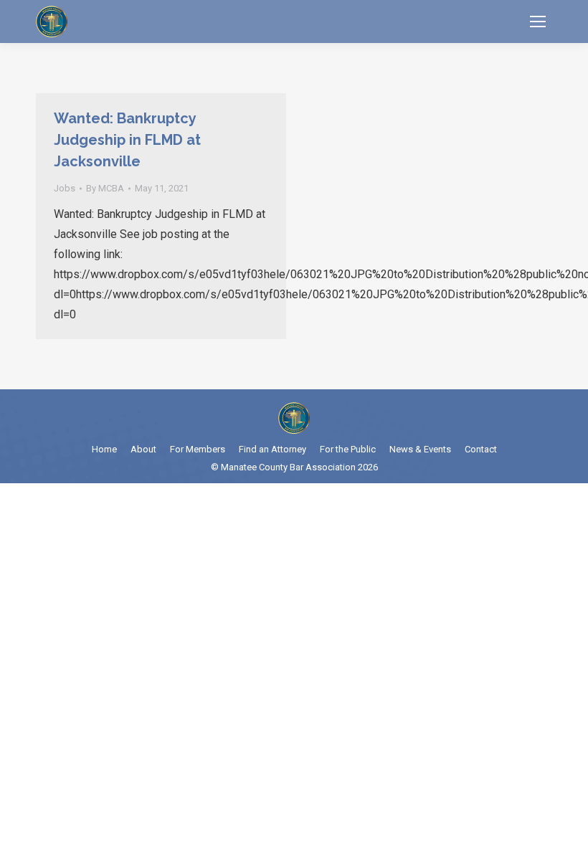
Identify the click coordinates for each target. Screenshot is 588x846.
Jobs (64, 188)
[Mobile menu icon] (537, 21)
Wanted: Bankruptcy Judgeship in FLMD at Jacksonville (127, 140)
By (105, 188)
